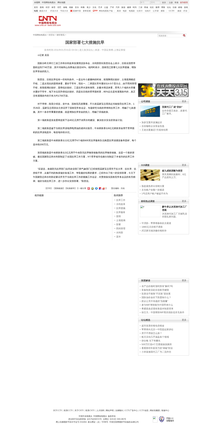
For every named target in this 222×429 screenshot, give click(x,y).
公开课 (156, 11)
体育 (53, 7)
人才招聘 (100, 410)
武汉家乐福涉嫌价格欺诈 (154, 230)
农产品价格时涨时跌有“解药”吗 (157, 286)
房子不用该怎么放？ (152, 333)
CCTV (172, 11)
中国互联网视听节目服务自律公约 (124, 422)
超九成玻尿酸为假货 (172, 170)
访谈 (174, 7)
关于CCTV (57, 410)
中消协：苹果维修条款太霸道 (156, 223)
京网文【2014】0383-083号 (114, 419)
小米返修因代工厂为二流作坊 (156, 352)
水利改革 (120, 204)
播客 (163, 11)
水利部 (119, 232)
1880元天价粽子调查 (152, 227)
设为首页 (184, 2)
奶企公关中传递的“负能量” (155, 301)
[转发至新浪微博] (103, 188)
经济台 (52, 35)
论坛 (169, 7)
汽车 (118, 7)
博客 (163, 7)
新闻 (42, 7)
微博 (157, 7)
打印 (49, 188)
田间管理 (120, 228)
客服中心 (165, 410)
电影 (125, 11)
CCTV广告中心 (131, 410)
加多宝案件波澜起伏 (152, 122)
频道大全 (43, 11)
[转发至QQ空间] (92, 188)
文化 (94, 7)
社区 (152, 7)
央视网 (37, 2)
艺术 (100, 7)
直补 (118, 236)
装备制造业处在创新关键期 (155, 290)
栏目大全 (54, 11)
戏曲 (71, 7)
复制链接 (59, 188)
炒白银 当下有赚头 (151, 340)
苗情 (118, 216)
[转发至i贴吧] (99, 188)
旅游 (123, 7)
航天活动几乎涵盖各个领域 (155, 337)
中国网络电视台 (49, 2)
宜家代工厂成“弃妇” (172, 107)
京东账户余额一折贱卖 (153, 189)
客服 (176, 2)
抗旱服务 (120, 212)
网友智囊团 (155, 410)
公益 (106, 7)
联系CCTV (68, 410)
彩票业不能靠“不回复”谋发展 (156, 293)
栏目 (185, 11)
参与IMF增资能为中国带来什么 (157, 305)
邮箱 (180, 7)
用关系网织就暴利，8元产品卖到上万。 (174, 176)
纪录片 (140, 11)
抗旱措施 (120, 208)
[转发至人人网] (96, 188)
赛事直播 (87, 11)
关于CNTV (79, 410)
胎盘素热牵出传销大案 (153, 186)
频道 (179, 11)
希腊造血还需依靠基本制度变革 (157, 308)
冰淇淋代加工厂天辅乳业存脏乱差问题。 (174, 215)
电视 (36, 11)
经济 (48, 7)
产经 (112, 7)
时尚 (135, 7)
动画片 (148, 11)
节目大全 (64, 11)
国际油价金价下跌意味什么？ (156, 297)
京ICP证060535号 (94, 419)
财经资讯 (61, 35)
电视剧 (132, 11)
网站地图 (61, 2)
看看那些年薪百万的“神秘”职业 (157, 348)
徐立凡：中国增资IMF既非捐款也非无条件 (163, 312)
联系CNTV (90, 410)
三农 (140, 7)
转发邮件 (70, 188)
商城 (146, 7)
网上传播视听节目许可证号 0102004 (71, 422)
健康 (129, 7)
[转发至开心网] (88, 188)
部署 (118, 224)
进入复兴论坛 (86, 50)
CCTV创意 (143, 410)
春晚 (65, 7)
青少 (89, 7)
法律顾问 (119, 410)
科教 (83, 7)
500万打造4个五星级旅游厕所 (157, 344)
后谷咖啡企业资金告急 (153, 126)
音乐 (77, 7)
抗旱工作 (120, 200)
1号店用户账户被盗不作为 (155, 193)
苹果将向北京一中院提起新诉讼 (157, 329)
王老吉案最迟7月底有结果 (155, 130)
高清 (119, 11)
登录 (164, 2)
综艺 (59, 7)
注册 (171, 2)
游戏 (186, 7)
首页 (36, 7)
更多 (184, 101)
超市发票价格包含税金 (153, 325)
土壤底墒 (120, 220)
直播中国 (77, 11)
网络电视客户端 (106, 11)
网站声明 (110, 410)
